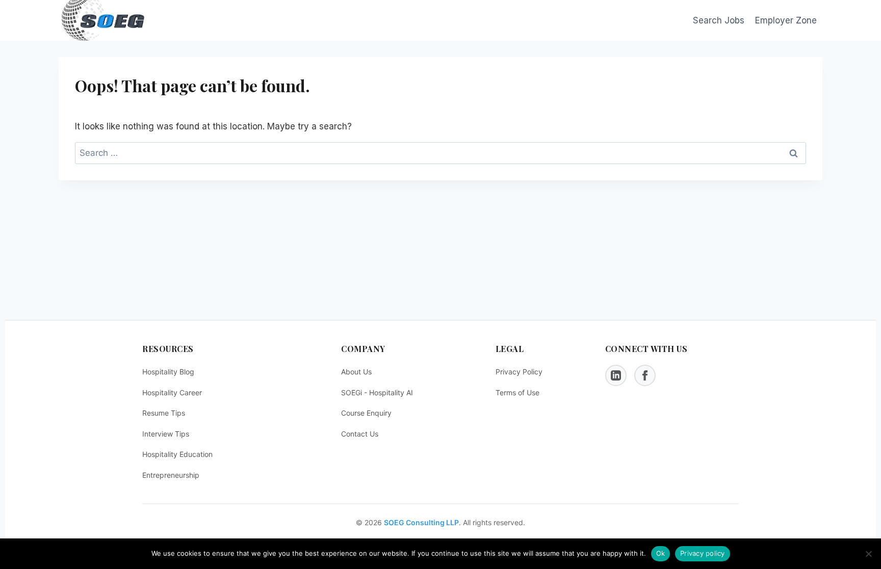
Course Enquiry (366, 413)
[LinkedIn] (616, 375)
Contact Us (359, 433)
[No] (868, 554)
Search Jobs (718, 20)
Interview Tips (165, 433)
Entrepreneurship (170, 475)
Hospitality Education (177, 454)
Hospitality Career (172, 392)
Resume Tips (163, 413)
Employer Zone (786, 20)
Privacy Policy (519, 371)
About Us (356, 371)
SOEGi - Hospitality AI (377, 392)
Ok (660, 553)
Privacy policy (702, 553)
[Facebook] (645, 375)
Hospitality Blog (168, 371)
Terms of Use (517, 392)
